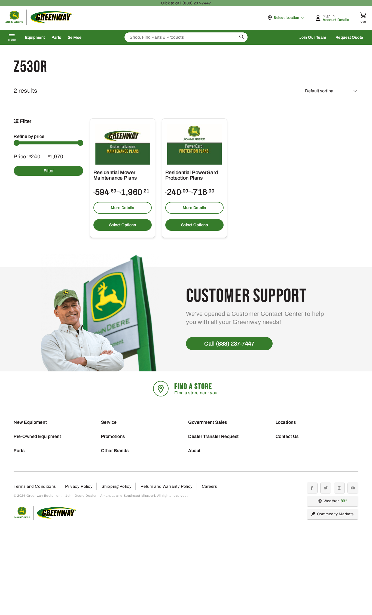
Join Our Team (312, 37)
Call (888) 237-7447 (229, 344)
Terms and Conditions (35, 486)
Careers (209, 486)
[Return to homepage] (39, 23)
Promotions (113, 436)
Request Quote (349, 37)
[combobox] (186, 37)
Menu (12, 39)
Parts (56, 37)
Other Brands (115, 450)
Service (75, 37)
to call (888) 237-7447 (186, 3)
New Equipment (30, 422)
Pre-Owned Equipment (37, 436)
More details (122, 208)
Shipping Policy (117, 486)
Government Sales (207, 422)
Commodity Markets (335, 514)
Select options (122, 225)
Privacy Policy (79, 486)
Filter (49, 170)
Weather (334, 501)
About (194, 450)
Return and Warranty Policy (167, 486)
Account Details (336, 20)
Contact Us (287, 436)
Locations (286, 422)
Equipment (35, 37)
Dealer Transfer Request (213, 436)
